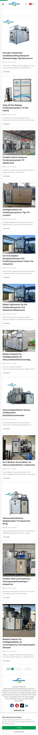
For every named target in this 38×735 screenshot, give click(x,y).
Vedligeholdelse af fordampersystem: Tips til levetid (16, 212)
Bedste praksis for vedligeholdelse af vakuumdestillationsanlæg (16, 357)
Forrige (9, 669)
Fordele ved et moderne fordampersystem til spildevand (15, 160)
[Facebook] (12, 705)
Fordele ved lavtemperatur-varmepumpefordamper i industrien (17, 581)
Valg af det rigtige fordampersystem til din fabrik (15, 108)
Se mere (7, 71)
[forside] (14, 4)
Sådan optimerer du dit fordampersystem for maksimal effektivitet (15, 307)
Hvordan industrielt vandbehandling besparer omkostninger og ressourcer (18, 56)
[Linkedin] (26, 705)
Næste (29, 669)
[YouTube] (17, 705)
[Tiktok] (22, 705)
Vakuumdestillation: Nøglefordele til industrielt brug (16, 521)
